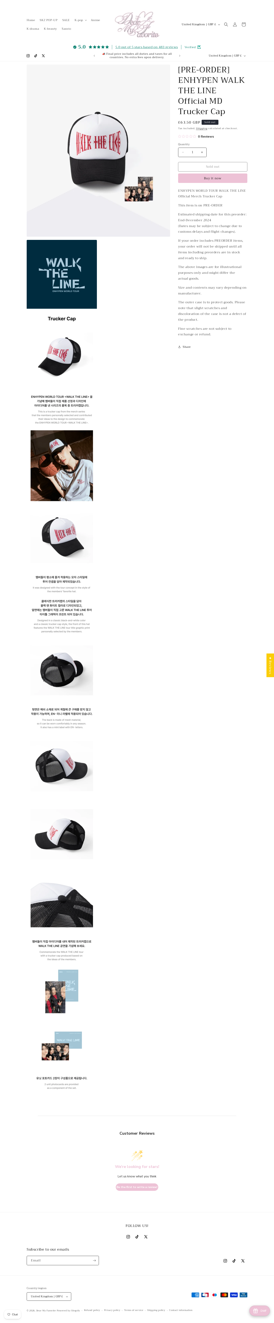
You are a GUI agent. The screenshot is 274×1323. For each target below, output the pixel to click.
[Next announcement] (179, 56)
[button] (80, 20)
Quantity (184, 144)
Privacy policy (112, 1310)
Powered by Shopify (68, 1311)
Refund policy (92, 1310)
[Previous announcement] (94, 56)
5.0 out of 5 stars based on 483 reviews (146, 47)
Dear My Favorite (46, 1311)
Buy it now (212, 178)
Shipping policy (156, 1310)
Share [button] (187, 346)
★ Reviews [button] (270, 665)
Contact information (180, 1310)
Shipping (201, 128)
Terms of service (133, 1310)
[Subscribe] (94, 1260)
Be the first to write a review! (137, 1187)
